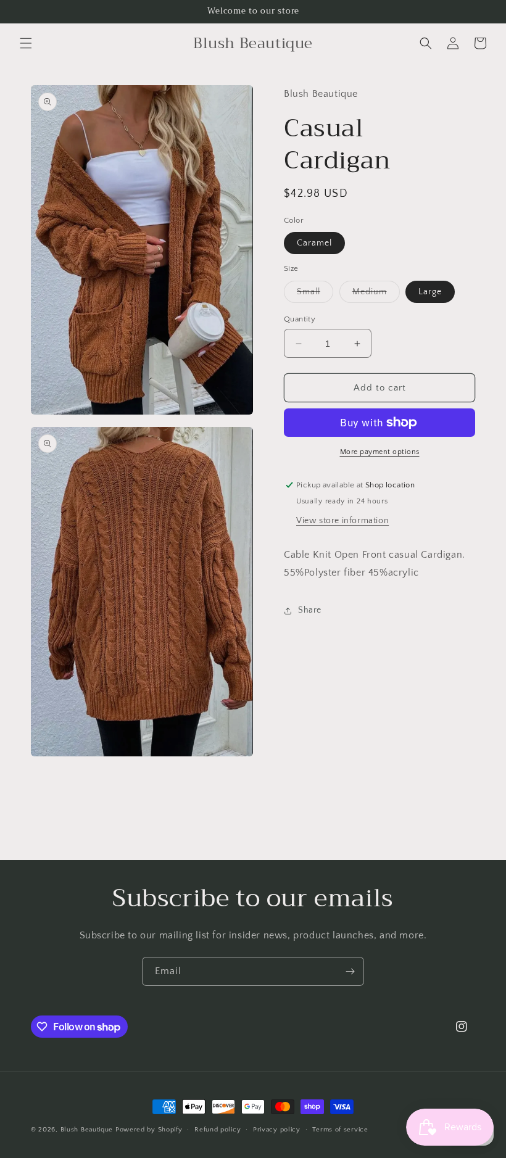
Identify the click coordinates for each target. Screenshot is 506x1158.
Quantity (299, 319)
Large (430, 292)
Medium (376, 294)
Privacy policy (277, 1129)
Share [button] (309, 610)
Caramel (314, 243)
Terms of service (340, 1129)
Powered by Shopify (149, 1129)
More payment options (380, 452)
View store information (342, 521)
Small (315, 294)
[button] (25, 43)
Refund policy (217, 1129)
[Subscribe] (349, 971)
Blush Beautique (87, 1129)
